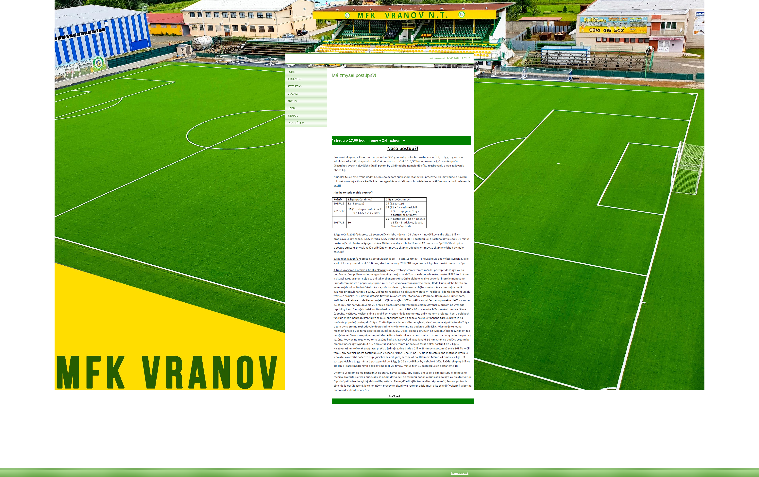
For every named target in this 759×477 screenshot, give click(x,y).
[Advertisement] (401, 108)
